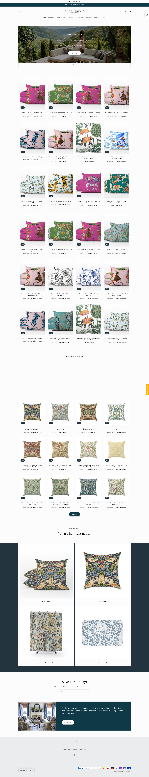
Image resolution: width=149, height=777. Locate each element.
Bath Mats (101, 663)
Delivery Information (70, 746)
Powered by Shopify (126, 771)
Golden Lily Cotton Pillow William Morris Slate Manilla (60, 428)
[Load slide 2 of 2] (73, 65)
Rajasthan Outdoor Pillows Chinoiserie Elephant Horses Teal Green (117, 202)
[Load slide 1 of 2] (71, 65)
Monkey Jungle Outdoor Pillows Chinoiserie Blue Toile (88, 294)
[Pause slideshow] (82, 65)
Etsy (85, 749)
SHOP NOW (74, 53)
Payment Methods (82, 746)
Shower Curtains (45, 663)
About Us (52, 746)
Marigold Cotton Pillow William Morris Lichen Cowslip (116, 466)
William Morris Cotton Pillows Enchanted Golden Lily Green (116, 503)
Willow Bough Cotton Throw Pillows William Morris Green (32, 503)
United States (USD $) (25, 770)
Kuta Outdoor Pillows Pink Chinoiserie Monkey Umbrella (32, 113)
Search (46, 746)
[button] (20, 11)
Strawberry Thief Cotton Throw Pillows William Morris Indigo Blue (32, 428)
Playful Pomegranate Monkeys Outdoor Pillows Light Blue (32, 202)
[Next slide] (78, 65)
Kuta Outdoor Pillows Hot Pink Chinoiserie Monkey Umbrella (88, 113)
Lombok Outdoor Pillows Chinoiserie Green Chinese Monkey (60, 113)
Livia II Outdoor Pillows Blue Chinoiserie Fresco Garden (117, 250)
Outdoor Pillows (45, 601)
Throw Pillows (102, 601)
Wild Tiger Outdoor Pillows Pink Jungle (32, 157)
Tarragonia (120, 771)
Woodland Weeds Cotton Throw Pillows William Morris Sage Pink (88, 466)
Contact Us (59, 746)
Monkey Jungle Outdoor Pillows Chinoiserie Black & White (60, 294)
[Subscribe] (88, 692)
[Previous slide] (67, 65)
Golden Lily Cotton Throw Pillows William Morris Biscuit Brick (60, 466)
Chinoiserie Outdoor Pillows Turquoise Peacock (60, 339)
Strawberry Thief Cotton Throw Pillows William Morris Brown (88, 428)
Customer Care (92, 746)
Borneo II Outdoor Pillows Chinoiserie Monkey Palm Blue (117, 157)
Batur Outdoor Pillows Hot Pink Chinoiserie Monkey (88, 202)
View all (74, 514)
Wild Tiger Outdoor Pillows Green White (60, 201)
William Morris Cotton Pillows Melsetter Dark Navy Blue (88, 503)
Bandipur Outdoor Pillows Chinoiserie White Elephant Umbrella (88, 157)
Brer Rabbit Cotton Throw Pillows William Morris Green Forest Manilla (60, 503)
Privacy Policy (67, 749)
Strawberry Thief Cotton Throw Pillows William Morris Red (32, 466)
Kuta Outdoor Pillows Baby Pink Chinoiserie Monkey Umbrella (116, 113)
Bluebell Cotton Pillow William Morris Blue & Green (117, 428)
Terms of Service (77, 749)
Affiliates (100, 746)
